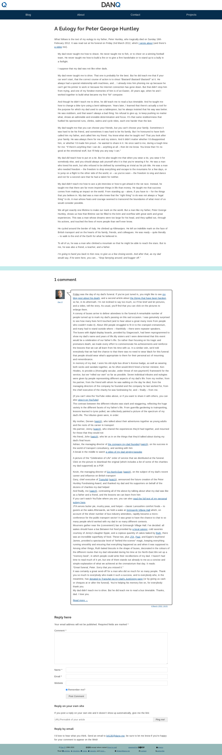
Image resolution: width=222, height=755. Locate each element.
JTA (132, 537)
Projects (191, 14)
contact (143, 751)
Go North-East (114, 472)
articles (67, 751)
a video (58, 47)
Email (58, 676)
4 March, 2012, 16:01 (159, 606)
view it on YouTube (88, 400)
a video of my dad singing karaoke (124, 452)
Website (58, 683)
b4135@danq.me (115, 735)
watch (98, 421)
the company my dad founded (124, 444)
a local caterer (139, 529)
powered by (133, 747)
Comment (60, 630)
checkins (76, 751)
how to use (112, 747)
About (80, 14)
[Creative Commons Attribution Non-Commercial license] (88, 747)
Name (58, 670)
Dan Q (60, 302)
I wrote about (146, 43)
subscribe (160, 751)
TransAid (103, 479)
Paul (138, 537)
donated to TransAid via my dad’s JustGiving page (116, 579)
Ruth (158, 533)
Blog (28, 14)
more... (103, 751)
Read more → (80, 600)
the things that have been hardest (148, 298)
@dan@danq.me (123, 751)
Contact (135, 14)
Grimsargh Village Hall (138, 510)
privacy (160, 747)
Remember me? (76, 689)
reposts (93, 751)
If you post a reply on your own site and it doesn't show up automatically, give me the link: (102, 713)
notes (84, 751)
